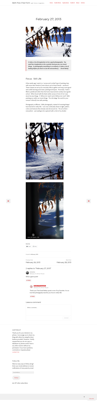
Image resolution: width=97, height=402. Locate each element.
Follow (16, 378)
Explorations (65, 2)
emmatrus (32, 272)
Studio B (72, 2)
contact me (15, 352)
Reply (29, 280)
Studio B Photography (40, 285)
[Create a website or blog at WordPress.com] (84, 396)
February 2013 (34, 254)
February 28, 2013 (64, 262)
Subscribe (91, 398)
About (77, 2)
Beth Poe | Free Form (21, 3)
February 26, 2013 (33, 262)
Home (51, 2)
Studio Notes (57, 2)
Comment (66, 317)
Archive (83, 2)
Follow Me (15, 361)
